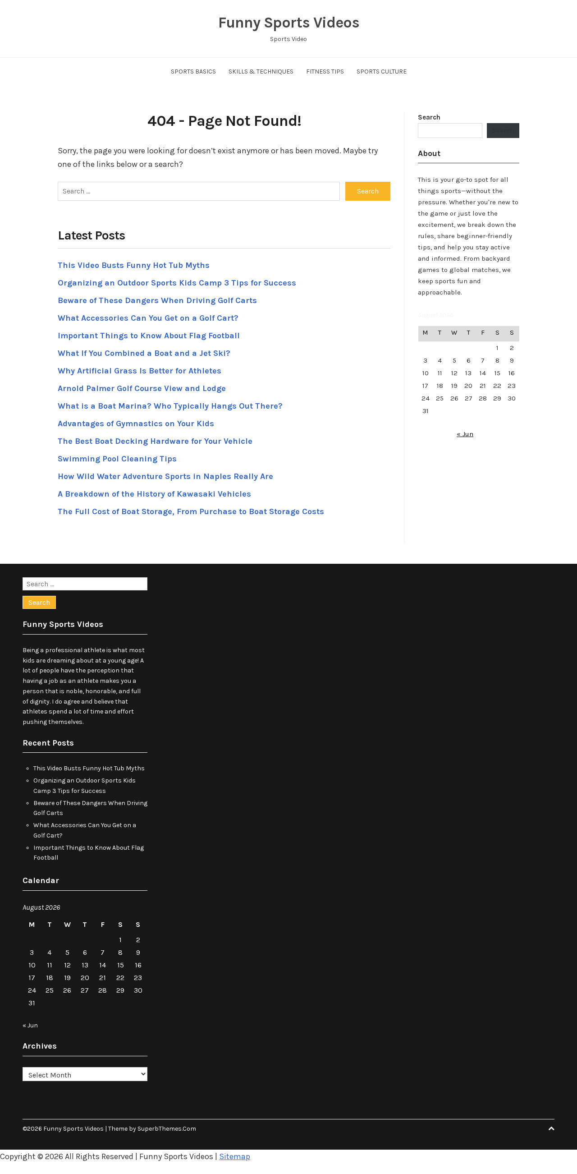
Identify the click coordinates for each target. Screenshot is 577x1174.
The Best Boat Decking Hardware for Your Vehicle (155, 441)
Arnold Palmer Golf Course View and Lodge (142, 388)
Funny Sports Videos (288, 23)
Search (429, 117)
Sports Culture (382, 71)
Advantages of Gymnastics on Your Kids (136, 423)
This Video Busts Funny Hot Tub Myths (134, 265)
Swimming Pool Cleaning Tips (117, 459)
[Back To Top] (551, 1128)
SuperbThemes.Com (166, 1129)
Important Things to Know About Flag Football (149, 336)
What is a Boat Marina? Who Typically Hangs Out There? (170, 406)
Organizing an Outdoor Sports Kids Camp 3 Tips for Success (177, 283)
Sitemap (234, 1156)
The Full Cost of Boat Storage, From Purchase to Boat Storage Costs (191, 511)
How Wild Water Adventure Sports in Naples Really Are (165, 476)
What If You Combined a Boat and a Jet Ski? (144, 353)
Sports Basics (193, 71)
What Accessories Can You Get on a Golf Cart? (148, 318)
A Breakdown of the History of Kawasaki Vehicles (154, 494)
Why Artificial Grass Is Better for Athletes (139, 371)
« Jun (465, 434)
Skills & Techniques (261, 71)
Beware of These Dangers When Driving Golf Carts (157, 300)
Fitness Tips (325, 71)
